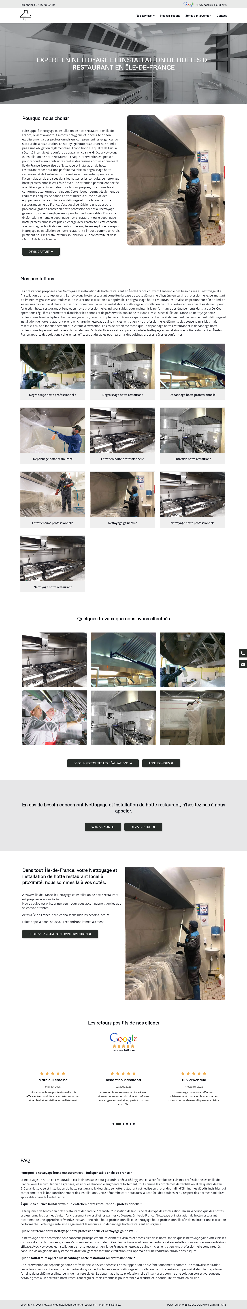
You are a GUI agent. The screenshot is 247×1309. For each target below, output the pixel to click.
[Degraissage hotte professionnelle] (52, 366)
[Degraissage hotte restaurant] (122, 366)
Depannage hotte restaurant (52, 459)
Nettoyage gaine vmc (122, 523)
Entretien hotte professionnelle (122, 459)
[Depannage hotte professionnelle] (192, 366)
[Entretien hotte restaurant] (192, 430)
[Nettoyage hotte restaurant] (52, 558)
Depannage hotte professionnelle (193, 395)
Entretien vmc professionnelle (52, 523)
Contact (222, 15)
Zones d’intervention (198, 15)
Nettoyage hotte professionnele (192, 523)
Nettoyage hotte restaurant (53, 587)
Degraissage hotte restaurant (122, 395)
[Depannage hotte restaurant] (52, 430)
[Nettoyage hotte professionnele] (192, 494)
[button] (113, 1124)
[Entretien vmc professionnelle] (52, 494)
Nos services (144, 15)
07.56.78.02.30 (45, 5)
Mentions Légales (109, 1304)
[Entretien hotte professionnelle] (122, 430)
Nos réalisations (170, 15)
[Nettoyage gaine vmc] (122, 494)
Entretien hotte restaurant (192, 459)
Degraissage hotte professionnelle (52, 395)
